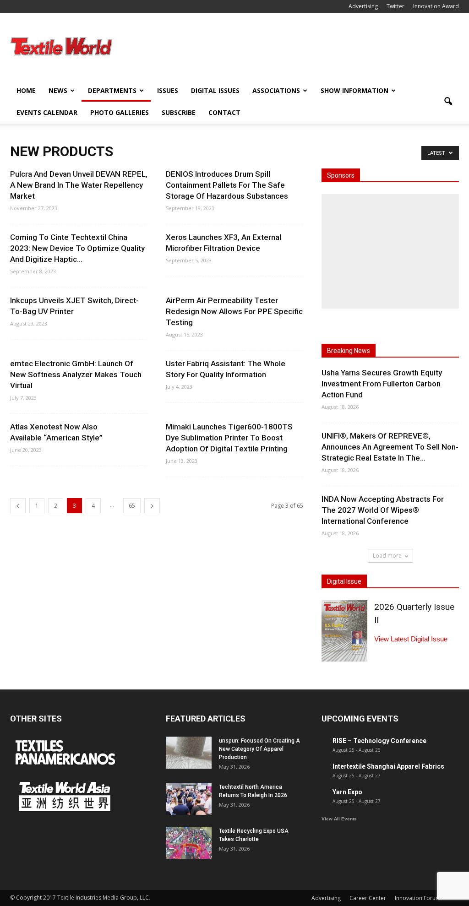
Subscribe (179, 112)
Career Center (367, 898)
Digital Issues (215, 90)
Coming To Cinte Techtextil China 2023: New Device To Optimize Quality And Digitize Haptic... (77, 248)
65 (132, 506)
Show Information (354, 90)
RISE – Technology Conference (379, 740)
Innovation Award (436, 6)
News (58, 90)
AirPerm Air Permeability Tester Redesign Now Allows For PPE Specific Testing (234, 311)
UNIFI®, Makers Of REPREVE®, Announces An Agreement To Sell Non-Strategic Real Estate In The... (390, 446)
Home (26, 90)
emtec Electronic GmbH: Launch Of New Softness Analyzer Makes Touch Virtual (76, 374)
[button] (448, 102)
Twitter (395, 6)
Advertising (363, 6)
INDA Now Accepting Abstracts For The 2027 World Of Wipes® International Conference (383, 510)
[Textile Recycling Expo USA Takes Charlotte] (189, 843)
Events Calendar (46, 112)
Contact (224, 112)
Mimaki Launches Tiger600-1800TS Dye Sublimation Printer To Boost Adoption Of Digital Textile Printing (229, 437)
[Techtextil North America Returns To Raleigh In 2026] (189, 799)
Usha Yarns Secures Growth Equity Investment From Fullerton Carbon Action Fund (382, 383)
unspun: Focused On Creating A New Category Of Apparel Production (259, 749)
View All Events (339, 818)
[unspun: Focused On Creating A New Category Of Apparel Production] (189, 753)
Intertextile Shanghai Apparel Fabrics (388, 766)
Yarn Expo (347, 792)
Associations (276, 90)
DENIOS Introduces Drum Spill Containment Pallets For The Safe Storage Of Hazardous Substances (227, 185)
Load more (387, 555)
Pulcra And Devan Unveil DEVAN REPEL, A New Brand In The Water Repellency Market (78, 185)
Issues (167, 90)
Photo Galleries (119, 112)
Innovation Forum (418, 898)
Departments (112, 90)
